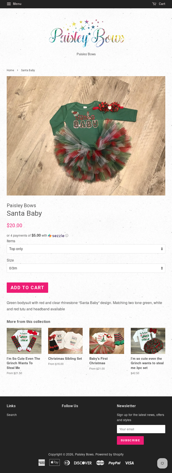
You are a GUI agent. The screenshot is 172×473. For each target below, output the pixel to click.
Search (12, 414)
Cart (161, 4)
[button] (86, 235)
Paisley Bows (84, 454)
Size (10, 260)
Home (10, 70)
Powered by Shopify (109, 454)
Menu (17, 3)
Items (11, 240)
